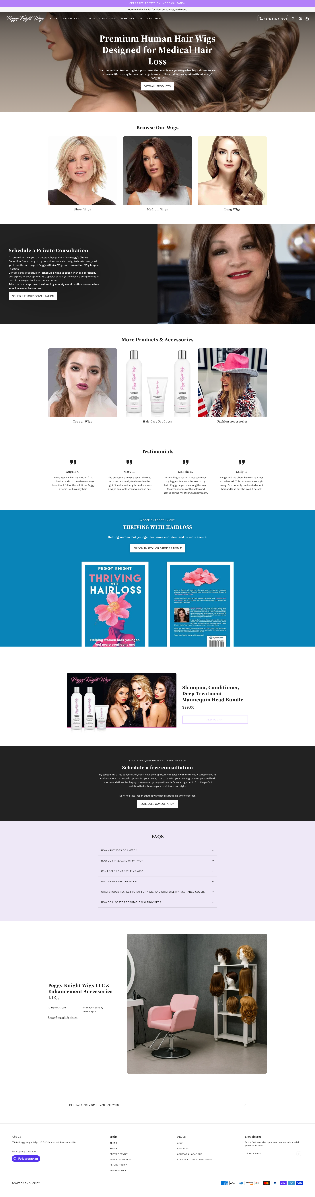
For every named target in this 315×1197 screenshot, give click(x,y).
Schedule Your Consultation (194, 1160)
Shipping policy (119, 1170)
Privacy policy (119, 1154)
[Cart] (307, 19)
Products (183, 1149)
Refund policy (118, 1165)
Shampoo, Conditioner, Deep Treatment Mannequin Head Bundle (212, 693)
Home (180, 1143)
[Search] (293, 19)
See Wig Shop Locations (24, 1151)
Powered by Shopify (26, 1183)
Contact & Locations (189, 1154)
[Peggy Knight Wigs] (25, 18)
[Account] (300, 19)
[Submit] (298, 1153)
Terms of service (120, 1159)
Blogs (113, 1148)
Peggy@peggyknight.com (62, 1017)
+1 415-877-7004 (275, 18)
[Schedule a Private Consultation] (236, 274)
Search (114, 1143)
